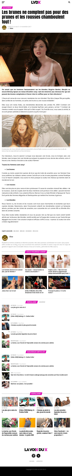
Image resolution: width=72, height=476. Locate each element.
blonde (16, 231)
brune (23, 231)
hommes (29, 231)
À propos (39, 461)
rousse (35, 231)
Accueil (32, 461)
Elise (11, 28)
